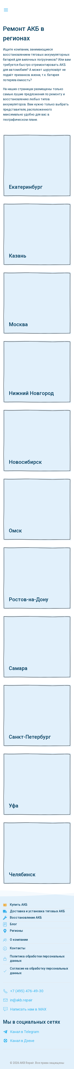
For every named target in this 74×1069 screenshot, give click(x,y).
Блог (13, 924)
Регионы (16, 931)
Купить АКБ (18, 905)
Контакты (17, 948)
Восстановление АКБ (26, 917)
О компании (19, 940)
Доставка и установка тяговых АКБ (37, 911)
